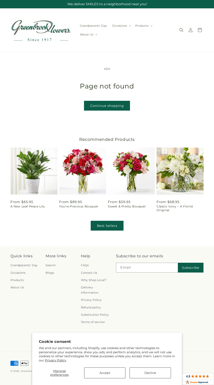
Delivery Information (89, 289)
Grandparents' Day (24, 265)
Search (51, 265)
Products (17, 280)
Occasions (17, 273)
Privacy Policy (55, 360)
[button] (121, 25)
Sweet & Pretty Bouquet (127, 206)
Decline (150, 373)
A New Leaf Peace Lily (27, 206)
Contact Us (89, 273)
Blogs (50, 273)
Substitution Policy (95, 315)
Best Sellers (107, 226)
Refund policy (91, 307)
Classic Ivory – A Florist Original (175, 208)
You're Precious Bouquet (78, 206)
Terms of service (93, 322)
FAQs (85, 265)
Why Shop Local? (93, 280)
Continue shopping (107, 106)
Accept (104, 373)
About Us (17, 287)
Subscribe (190, 268)
